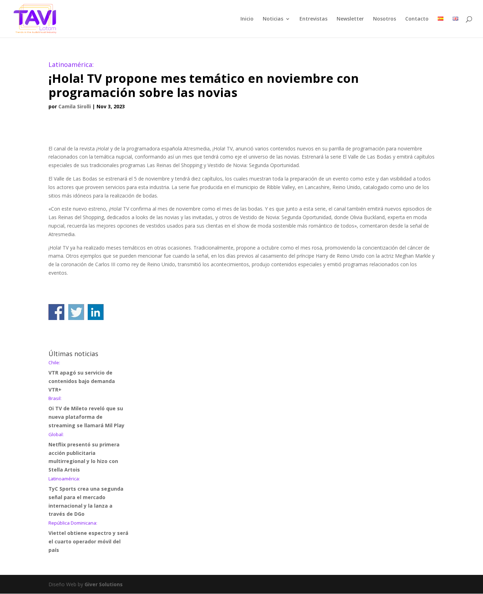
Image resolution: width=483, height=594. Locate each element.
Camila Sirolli (74, 106)
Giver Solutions (104, 584)
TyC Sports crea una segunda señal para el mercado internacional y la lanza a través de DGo (85, 496)
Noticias (273, 19)
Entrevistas (313, 19)
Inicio (247, 19)
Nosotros (384, 19)
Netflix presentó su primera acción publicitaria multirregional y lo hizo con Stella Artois (84, 452)
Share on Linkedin (96, 312)
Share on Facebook (56, 312)
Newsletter (350, 19)
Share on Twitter (76, 312)
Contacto (417, 19)
